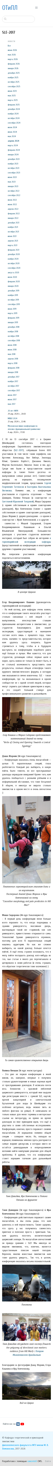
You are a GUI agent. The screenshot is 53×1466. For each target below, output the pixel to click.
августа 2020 (13, 272)
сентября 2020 (14, 268)
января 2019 (13, 322)
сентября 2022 (14, 195)
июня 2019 (12, 309)
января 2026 (13, 68)
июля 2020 (12, 277)
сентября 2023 (14, 172)
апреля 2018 (13, 358)
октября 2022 (13, 191)
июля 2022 (12, 200)
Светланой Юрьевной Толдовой (17, 501)
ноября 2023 (13, 163)
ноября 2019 (13, 295)
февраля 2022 (14, 213)
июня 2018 (12, 349)
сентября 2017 (14, 390)
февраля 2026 (14, 64)
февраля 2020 (14, 281)
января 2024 (13, 154)
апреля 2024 (13, 141)
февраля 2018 (13, 368)
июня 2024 (12, 132)
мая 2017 (11, 404)
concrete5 (32, 1461)
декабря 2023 (14, 159)
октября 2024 (14, 118)
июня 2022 (12, 204)
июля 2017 (12, 395)
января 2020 (13, 286)
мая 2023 (12, 182)
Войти (48, 1461)
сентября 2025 (14, 86)
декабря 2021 (13, 222)
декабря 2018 (13, 327)
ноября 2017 (13, 381)
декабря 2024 (14, 109)
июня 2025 (12, 91)
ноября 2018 (13, 331)
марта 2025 (13, 100)
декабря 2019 (13, 290)
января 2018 (13, 372)
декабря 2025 (14, 73)
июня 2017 (12, 399)
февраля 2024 (14, 150)
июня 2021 (12, 236)
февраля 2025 (14, 104)
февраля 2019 (13, 318)
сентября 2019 (14, 304)
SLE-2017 (18, 450)
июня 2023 (12, 177)
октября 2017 (13, 386)
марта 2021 (12, 245)
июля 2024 (12, 127)
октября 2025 (13, 82)
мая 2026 (12, 54)
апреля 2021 (13, 240)
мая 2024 (12, 136)
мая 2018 (11, 354)
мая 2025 (12, 95)
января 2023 (13, 186)
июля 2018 (12, 345)
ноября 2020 (13, 259)
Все (9, 45)
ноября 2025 (13, 77)
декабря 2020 (14, 254)
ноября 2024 (13, 113)
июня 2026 (12, 50)
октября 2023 (13, 168)
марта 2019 (12, 313)
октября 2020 (14, 263)
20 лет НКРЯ (13, 410)
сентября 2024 (14, 123)
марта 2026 (13, 59)
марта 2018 (12, 363)
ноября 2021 (13, 227)
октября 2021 (13, 231)
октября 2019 (13, 299)
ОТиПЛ (10, 8)
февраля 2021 (13, 250)
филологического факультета (17, 1445)
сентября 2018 (14, 340)
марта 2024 (13, 145)
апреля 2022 (13, 209)
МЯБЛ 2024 (12, 418)
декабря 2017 (13, 377)
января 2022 (13, 218)
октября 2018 (13, 336)
